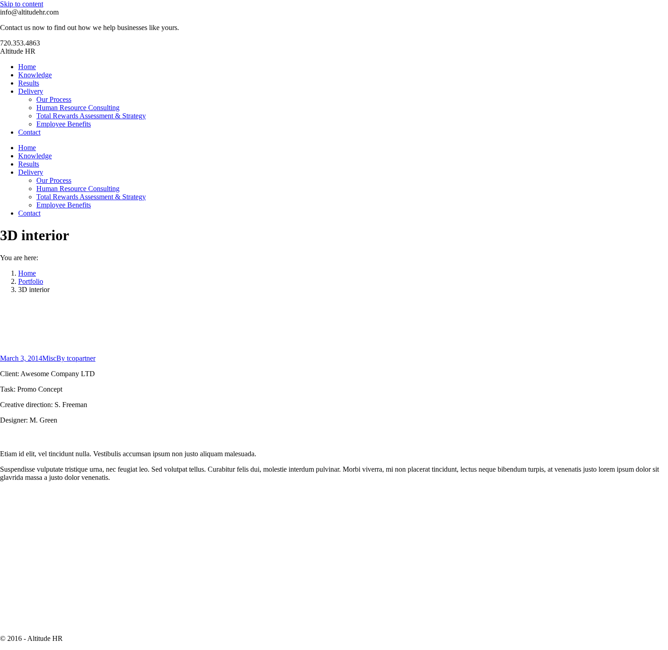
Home (27, 273)
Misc (49, 358)
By (75, 358)
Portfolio (30, 281)
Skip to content (21, 4)
